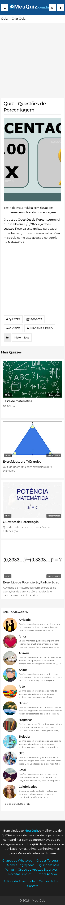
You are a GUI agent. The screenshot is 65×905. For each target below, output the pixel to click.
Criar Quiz (18, 18)
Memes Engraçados (20, 865)
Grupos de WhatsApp (17, 860)
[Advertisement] (32, 58)
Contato (32, 886)
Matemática (16, 242)
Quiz (4, 18)
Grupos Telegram (48, 860)
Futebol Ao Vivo (46, 874)
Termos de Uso (49, 881)
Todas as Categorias (16, 803)
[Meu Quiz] (31, 8)
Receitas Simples (19, 874)
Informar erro (41, 328)
